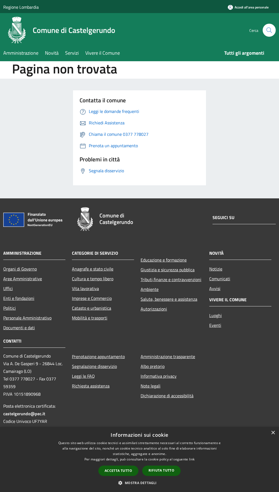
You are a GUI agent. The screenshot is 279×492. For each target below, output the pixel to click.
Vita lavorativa (85, 288)
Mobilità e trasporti (89, 318)
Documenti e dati (19, 327)
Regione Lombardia (21, 7)
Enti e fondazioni (18, 298)
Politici (9, 308)
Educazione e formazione (164, 260)
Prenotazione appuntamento (98, 356)
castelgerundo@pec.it (24, 413)
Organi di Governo (20, 269)
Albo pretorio (153, 366)
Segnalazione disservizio (94, 366)
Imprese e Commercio (92, 298)
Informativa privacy (159, 376)
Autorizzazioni (154, 309)
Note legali (150, 386)
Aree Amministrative (22, 278)
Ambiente (150, 289)
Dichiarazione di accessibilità (167, 395)
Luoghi (215, 315)
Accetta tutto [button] (118, 470)
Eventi (215, 325)
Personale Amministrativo (27, 318)
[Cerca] (269, 30)
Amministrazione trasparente (168, 356)
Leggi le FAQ (83, 376)
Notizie (215, 269)
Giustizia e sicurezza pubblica (168, 269)
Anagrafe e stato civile (92, 269)
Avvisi (214, 288)
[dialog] (139, 459)
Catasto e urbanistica (91, 308)
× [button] (273, 433)
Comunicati (219, 278)
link (192, 459)
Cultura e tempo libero (92, 278)
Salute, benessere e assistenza (169, 299)
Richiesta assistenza (91, 386)
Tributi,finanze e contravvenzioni (171, 279)
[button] (139, 482)
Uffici (8, 288)
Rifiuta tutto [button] (161, 470)
